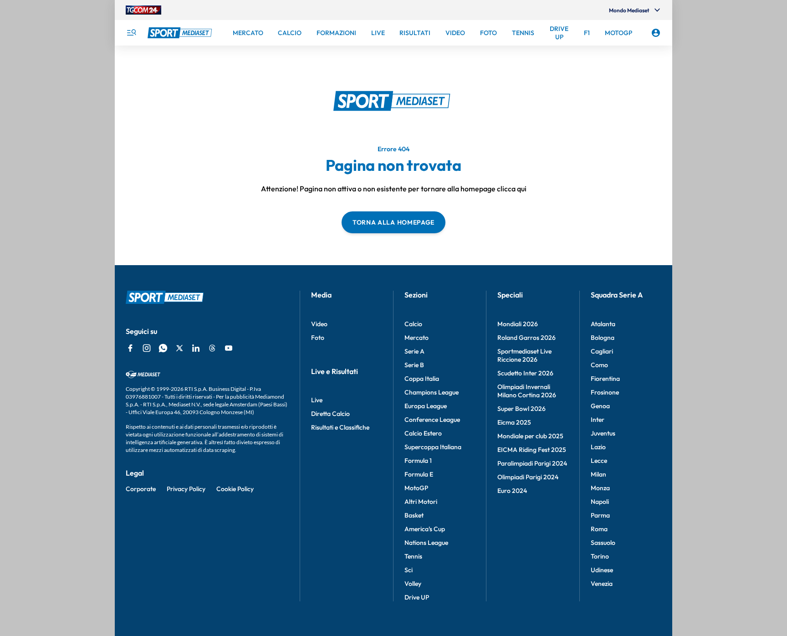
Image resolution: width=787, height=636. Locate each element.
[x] (179, 348)
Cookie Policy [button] (235, 489)
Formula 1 (418, 460)
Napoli (600, 502)
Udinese (602, 570)
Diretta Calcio (330, 414)
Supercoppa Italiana (432, 447)
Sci (408, 570)
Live (316, 400)
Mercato (416, 337)
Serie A (414, 351)
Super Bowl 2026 (521, 409)
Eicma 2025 (514, 422)
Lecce (599, 460)
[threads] (212, 348)
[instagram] (146, 348)
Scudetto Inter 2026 (525, 373)
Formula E (418, 474)
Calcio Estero (423, 433)
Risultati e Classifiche (340, 427)
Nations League (426, 543)
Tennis (413, 556)
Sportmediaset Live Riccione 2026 (524, 355)
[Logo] (181, 32)
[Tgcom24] (143, 10)
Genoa (600, 406)
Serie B (414, 365)
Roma (599, 529)
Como (599, 365)
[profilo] (655, 32)
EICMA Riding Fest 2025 (531, 450)
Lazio (598, 447)
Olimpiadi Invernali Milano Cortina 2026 (526, 391)
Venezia (602, 584)
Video (319, 324)
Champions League (431, 392)
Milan (598, 474)
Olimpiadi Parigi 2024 (527, 477)
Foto (317, 337)
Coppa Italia (421, 378)
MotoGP (416, 488)
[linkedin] (195, 348)
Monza (600, 488)
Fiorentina (605, 378)
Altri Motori (420, 502)
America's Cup (424, 529)
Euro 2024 (512, 491)
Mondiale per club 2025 (530, 436)
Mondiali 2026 (517, 324)
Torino (600, 556)
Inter (597, 419)
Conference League (432, 419)
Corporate (141, 489)
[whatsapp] (163, 348)
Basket (414, 515)
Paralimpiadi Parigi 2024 (532, 463)
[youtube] (228, 348)
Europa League (425, 406)
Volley (412, 584)
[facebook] (130, 348)
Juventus (603, 433)
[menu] (131, 32)
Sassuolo (603, 543)
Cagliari (602, 351)
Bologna (602, 337)
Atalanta (603, 324)
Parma (600, 515)
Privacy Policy (186, 489)
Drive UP (416, 597)
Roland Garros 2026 (526, 337)
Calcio (413, 324)
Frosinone (605, 392)
